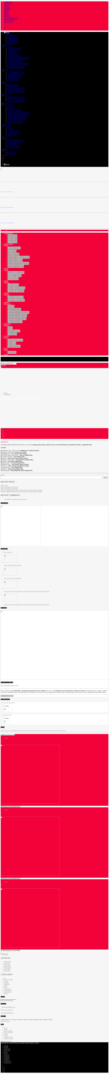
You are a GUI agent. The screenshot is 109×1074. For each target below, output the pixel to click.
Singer (53, 730)
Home (5, 1028)
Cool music (6, 730)
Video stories (7, 992)
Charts (6, 95)
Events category (13, 131)
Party (45, 730)
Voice (65, 730)
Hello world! (4, 485)
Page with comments (15, 60)
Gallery (21, 730)
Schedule (8, 2)
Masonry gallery (14, 48)
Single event (12, 134)
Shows (6, 83)
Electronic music (8, 979)
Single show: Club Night (16, 88)
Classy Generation (9, 702)
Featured (6, 982)
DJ (5, 978)
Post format (7, 989)
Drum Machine (14, 730)
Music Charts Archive (15, 97)
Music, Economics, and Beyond (9, 487)
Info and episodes (7, 696)
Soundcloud (7, 394)
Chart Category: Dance (16, 100)
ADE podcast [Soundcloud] (10, 806)
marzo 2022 (7, 964)
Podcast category (14, 109)
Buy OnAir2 (9, 20)
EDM (18, 730)
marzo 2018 (7, 966)
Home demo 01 (12, 35)
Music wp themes (40, 730)
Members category (14, 75)
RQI (6, 230)
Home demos (8, 34)
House (6, 393)
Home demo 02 (12, 38)
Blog (7, 11)
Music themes (34, 730)
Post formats (49, 730)
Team (7, 5)
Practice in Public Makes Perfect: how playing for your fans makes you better (21, 490)
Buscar (2, 475)
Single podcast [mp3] (14, 121)
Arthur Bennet (13, 78)
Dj (9, 730)
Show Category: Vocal (15, 91)
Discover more (5, 1021)
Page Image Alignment (15, 66)
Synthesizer (57, 730)
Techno (61, 730)
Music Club (28, 730)
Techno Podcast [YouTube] (10, 950)
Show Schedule (13, 85)
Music (5, 985)
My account (11, 152)
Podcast (7, 1049)
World (5, 993)
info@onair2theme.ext (7, 1013)
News (5, 987)
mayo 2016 (7, 971)
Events (6, 126)
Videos (7, 8)
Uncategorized (8, 990)
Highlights (7, 984)
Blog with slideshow (15, 140)
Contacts (7, 1061)
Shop (6, 151)
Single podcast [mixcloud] (17, 115)
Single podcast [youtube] (16, 118)
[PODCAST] (4, 442)
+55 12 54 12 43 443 (7, 1010)
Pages (6, 46)
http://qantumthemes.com (8, 1007)
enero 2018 (7, 969)
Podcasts (7, 105)
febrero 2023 (7, 961)
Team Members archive (15, 72)
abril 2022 (7, 963)
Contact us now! (11, 17)
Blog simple (11, 143)
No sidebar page (13, 54)
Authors (2, 730)
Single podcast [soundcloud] (18, 112)
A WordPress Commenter (11, 499)
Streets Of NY (8, 715)
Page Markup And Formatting (18, 63)
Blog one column (14, 146)
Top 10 (7, 14)
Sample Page (12, 51)
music (24, 730)
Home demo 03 (12, 42)
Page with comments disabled (18, 57)
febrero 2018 (7, 967)
